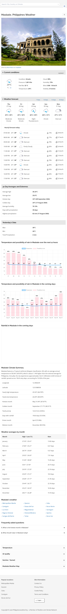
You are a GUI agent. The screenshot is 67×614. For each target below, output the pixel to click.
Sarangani (49, 510)
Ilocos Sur (49, 516)
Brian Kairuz (10, 67)
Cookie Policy (38, 591)
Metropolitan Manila (9, 503)
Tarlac (27, 516)
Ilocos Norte (50, 506)
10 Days (45, 100)
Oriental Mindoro (30, 513)
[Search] (58, 4)
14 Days (53, 100)
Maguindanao (29, 510)
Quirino (48, 513)
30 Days (61, 100)
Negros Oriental (7, 513)
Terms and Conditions (41, 594)
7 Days (38, 100)
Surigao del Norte (8, 516)
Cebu (48, 503)
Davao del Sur (29, 506)
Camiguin (5, 506)
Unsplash (18, 67)
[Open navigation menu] (64, 6)
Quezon (27, 503)
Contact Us (38, 583)
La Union (5, 510)
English (39, 600)
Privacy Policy (38, 587)
